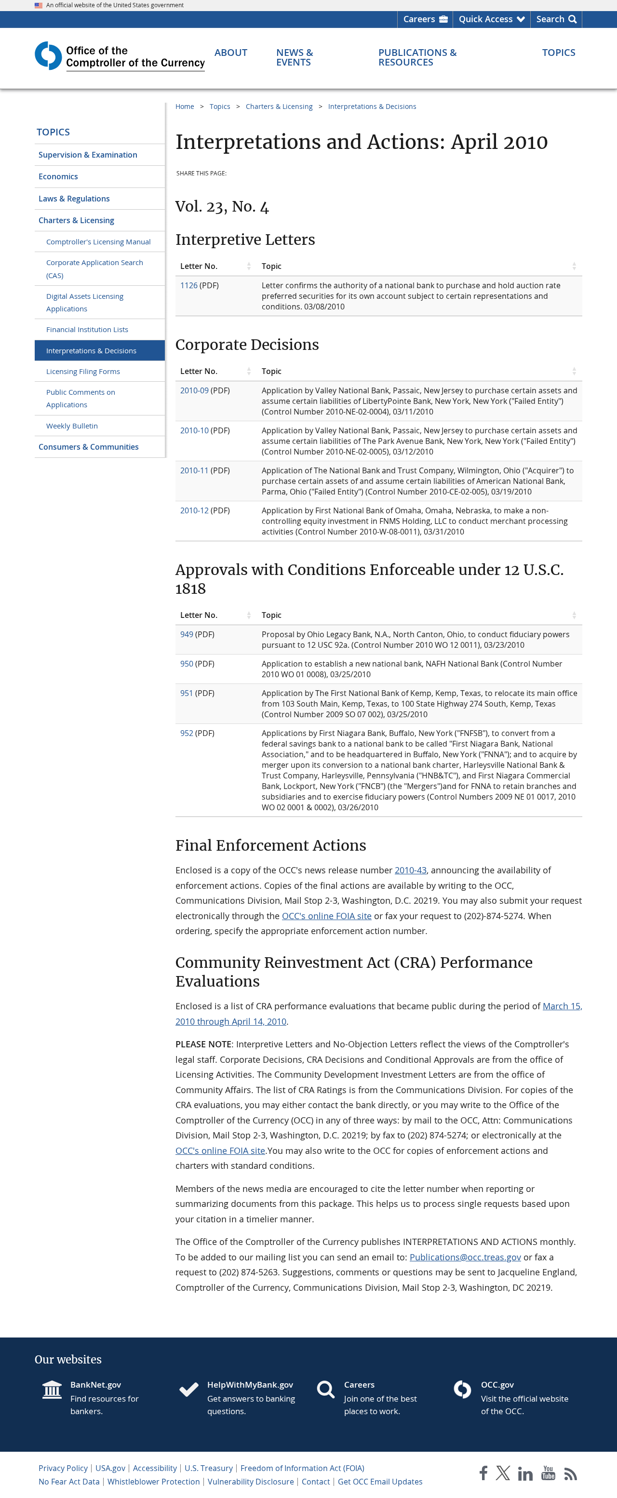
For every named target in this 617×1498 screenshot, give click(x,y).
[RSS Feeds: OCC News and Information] (570, 1475)
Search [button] (550, 19)
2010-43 (411, 870)
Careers (419, 19)
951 (186, 693)
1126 (189, 285)
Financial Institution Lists (87, 329)
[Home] (192, 1390)
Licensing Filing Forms (83, 371)
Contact (316, 1481)
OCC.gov (497, 1384)
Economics (58, 176)
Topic (272, 266)
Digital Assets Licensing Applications (84, 302)
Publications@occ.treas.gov (465, 1257)
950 (186, 663)
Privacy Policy (63, 1468)
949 (186, 634)
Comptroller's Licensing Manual (98, 241)
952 (186, 733)
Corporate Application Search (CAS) (94, 268)
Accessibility (155, 1468)
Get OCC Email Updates (380, 1481)
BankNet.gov (95, 1384)
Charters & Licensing (76, 220)
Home (184, 106)
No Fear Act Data (69, 1481)
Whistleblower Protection (153, 1481)
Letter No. (198, 266)
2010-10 (194, 430)
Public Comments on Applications (80, 398)
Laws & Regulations (74, 198)
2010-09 (194, 390)
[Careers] (329, 1390)
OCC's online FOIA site (327, 916)
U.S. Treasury (209, 1468)
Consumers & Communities (89, 446)
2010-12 (194, 510)
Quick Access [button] (486, 19)
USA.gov (110, 1468)
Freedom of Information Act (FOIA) (302, 1468)
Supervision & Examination (88, 154)
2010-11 (194, 470)
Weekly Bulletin (72, 425)
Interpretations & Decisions (91, 350)
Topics (53, 131)
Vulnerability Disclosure (251, 1481)
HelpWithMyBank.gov (250, 1384)
